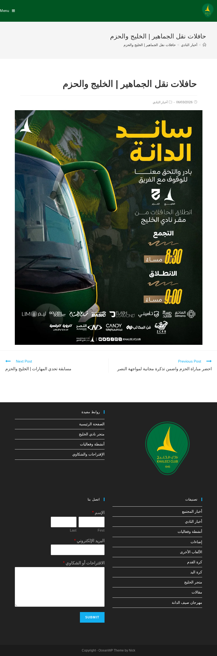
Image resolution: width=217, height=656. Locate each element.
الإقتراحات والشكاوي (88, 454)
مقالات (197, 592)
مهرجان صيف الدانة (187, 602)
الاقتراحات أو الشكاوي (84, 563)
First (101, 530)
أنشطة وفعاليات (92, 444)
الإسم (98, 512)
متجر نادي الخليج (92, 434)
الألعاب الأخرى (191, 552)
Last (73, 530)
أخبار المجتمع (192, 511)
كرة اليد (196, 572)
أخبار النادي (160, 102)
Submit (92, 617)
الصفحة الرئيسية (92, 424)
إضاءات (196, 542)
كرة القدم (194, 562)
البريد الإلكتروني (89, 540)
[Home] (204, 45)
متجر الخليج (193, 582)
